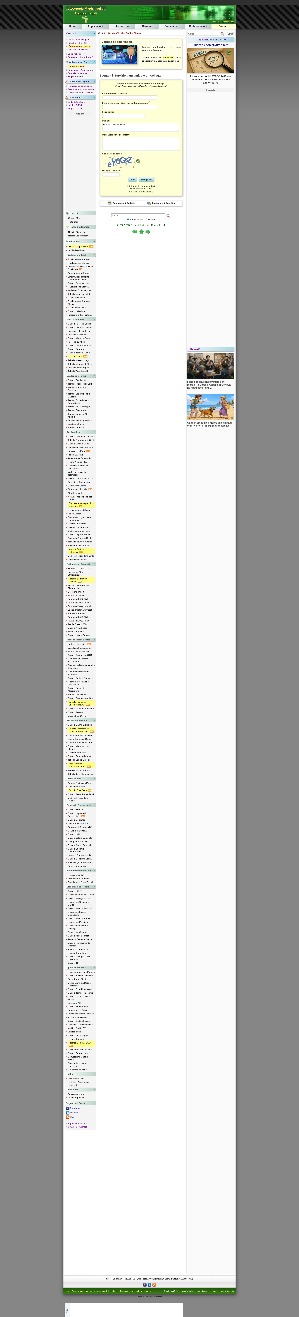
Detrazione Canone (77, 932)
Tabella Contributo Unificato (81, 440)
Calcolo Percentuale (78, 1006)
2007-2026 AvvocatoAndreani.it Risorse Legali (141, 225)
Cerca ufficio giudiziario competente (79, 518)
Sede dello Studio (76, 102)
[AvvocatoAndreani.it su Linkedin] (149, 1285)
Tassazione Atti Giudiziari (80, 541)
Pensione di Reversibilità (80, 827)
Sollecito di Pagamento (79, 482)
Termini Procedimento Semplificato (78, 401)
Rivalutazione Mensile (78, 263)
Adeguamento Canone (79, 273)
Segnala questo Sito (77, 1123)
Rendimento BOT (76, 875)
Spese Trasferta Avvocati (80, 610)
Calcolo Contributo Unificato (81, 436)
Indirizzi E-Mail (75, 105)
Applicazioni (95, 26)
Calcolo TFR (74, 963)
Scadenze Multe (76, 424)
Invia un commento (77, 43)
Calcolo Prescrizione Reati (81, 794)
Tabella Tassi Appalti (78, 371)
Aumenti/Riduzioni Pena (79, 783)
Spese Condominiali (78, 866)
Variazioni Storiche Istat (79, 290)
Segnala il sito (75, 76)
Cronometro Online (77, 1069)
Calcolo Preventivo (77, 712)
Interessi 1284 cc (76, 342)
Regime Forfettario (77, 953)
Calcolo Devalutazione (79, 283)
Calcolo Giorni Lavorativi (80, 989)
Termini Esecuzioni (77, 410)
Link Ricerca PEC (76, 1078)
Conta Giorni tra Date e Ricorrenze (79, 984)
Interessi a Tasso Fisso (79, 331)
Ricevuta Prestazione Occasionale (78, 683)
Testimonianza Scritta (78, 545)
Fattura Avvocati (76, 595)
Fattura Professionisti (78, 651)
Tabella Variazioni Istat (79, 294)
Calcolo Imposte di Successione (77, 814)
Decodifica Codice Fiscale (80, 1024)
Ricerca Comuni (76, 1039)
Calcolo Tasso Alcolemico (80, 975)
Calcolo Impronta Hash (79, 534)
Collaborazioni (198, 26)
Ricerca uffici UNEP (77, 523)
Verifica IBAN (74, 1031)
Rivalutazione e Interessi (80, 259)
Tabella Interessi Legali (79, 360)
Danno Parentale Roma (79, 739)
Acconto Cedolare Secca (80, 939)
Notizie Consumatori (78, 235)
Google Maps (74, 218)
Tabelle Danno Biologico (80, 760)
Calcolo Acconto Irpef (78, 935)
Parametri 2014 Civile (78, 599)
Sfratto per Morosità (78, 489)
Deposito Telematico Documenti (78, 467)
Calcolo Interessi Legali (79, 323)
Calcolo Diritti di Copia (79, 443)
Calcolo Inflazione (76, 311)
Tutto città (73, 222)
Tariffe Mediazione (77, 694)
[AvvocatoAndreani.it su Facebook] (144, 1285)
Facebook (75, 1108)
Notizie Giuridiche (76, 232)
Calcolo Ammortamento (79, 345)
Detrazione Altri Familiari (80, 908)
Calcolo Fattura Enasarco (80, 678)
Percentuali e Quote (78, 1010)
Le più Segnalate (76, 1097)
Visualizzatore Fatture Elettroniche (78, 586)
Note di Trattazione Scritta (80, 478)
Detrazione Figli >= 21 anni (81, 894)
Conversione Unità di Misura (78, 1058)
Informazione (122, 26)
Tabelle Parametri (76, 613)
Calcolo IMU (74, 834)
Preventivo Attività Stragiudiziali (76, 573)
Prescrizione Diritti (77, 979)
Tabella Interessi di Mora (80, 364)
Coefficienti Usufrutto (78, 823)
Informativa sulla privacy (141, 191)
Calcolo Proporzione (78, 1053)
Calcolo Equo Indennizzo (80, 756)
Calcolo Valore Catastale (80, 838)
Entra (230, 34)
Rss (72, 1117)
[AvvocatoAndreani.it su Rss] (154, 1285)
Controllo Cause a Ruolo (80, 538)
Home (72, 26)
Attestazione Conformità (80, 458)
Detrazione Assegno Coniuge (78, 927)
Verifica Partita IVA (77, 1028)
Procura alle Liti (75, 454)
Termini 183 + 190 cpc (79, 406)
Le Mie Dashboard (77, 250)
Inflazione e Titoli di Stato (80, 315)
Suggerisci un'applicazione (81, 70)
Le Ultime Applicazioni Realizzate (78, 1083)
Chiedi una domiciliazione (80, 92)
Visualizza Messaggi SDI (80, 648)
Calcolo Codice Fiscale (79, 1021)
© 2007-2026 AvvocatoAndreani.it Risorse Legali (185, 1291)
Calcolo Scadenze (77, 380)
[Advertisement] (79, 163)
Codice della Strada (77, 559)
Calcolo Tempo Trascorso (80, 993)
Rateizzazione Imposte (79, 949)
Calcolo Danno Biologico (80, 725)
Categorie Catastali (77, 841)
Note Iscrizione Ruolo (78, 527)
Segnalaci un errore (77, 73)
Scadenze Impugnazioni (80, 420)
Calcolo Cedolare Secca (80, 858)
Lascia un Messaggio (78, 39)
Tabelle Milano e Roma (79, 770)
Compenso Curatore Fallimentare (78, 660)
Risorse (147, 26)
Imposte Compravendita (80, 855)
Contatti (223, 26)
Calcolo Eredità (75, 809)
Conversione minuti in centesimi (78, 1064)
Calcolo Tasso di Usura (79, 352)
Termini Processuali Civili (80, 384)
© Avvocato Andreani (78, 1127)
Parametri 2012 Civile (78, 617)
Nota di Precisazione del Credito (80, 498)
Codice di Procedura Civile (81, 556)
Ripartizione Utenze (77, 1017)
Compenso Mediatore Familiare (78, 673)
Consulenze (171, 26)
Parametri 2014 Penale (79, 602)
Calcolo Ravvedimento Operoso (79, 944)
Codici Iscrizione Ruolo (79, 531)
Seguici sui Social (76, 108)
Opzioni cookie (227, 1291)
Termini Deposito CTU (79, 427)
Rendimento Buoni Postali (80, 882)
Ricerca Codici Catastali (79, 845)
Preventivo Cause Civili (79, 568)
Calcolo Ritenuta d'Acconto (81, 708)
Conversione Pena (77, 786)
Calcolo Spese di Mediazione (76, 689)
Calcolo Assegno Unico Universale (79, 958)
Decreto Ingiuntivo (77, 485)
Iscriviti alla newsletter (78, 49)
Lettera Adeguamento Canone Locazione (78, 278)
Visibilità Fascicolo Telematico (77, 473)
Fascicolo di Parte (77, 451)
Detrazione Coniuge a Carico (78, 903)
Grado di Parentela (77, 830)
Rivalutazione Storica (78, 286)
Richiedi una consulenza (80, 86)
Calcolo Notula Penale (79, 635)
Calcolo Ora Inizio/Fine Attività (79, 997)
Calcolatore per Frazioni (80, 1049)
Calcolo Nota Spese (77, 628)
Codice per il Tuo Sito (163, 203)
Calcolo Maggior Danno (79, 338)
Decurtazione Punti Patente (81, 972)
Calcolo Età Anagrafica (79, 1035)
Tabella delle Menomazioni (81, 774)
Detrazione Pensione (78, 922)
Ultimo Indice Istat (76, 297)
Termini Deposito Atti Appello (78, 415)
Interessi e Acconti (77, 334)
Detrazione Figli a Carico (80, 898)
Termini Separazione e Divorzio (79, 395)
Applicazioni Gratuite (123, 203)
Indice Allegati (74, 513)
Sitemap (147, 1291)
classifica (168, 57)
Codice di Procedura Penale (78, 799)
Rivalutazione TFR (77, 307)
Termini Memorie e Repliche (77, 388)
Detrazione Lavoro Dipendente (77, 913)
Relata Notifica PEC (77, 462)
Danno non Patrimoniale (80, 735)
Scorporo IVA (74, 1003)
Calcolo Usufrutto (76, 820)
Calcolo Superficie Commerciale (77, 850)
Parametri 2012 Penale (79, 620)
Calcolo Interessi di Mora (80, 327)
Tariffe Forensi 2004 (78, 624)
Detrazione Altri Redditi (79, 918)
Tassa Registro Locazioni (80, 862)
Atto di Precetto (75, 493)
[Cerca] (168, 215)
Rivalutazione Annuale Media (79, 302)
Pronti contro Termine (78, 878)
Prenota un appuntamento (81, 89)
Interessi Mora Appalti (78, 367)
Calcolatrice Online (77, 716)
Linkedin (74, 1112)
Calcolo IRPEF (75, 891)
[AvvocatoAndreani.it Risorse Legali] (86, 11)
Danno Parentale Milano (80, 742)
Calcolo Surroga (76, 349)
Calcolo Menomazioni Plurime (78, 747)
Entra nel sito (74, 54)
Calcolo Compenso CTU (80, 655)
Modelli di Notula (76, 631)
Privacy (214, 1291)
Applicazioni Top (76, 1094)
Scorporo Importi (76, 592)
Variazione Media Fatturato (81, 1013)
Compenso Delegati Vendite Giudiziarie (81, 666)
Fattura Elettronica (77, 644)
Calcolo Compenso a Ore (80, 698)
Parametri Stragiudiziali (79, 606)
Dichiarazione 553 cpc (79, 510)
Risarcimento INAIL (77, 752)
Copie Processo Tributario (80, 447)
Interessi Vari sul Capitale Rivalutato (80, 268)
